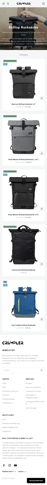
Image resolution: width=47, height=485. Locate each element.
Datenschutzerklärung (11, 423)
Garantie (5, 395)
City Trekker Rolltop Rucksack (23, 325)
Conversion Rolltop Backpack (23, 270)
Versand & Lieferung (10, 391)
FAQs (4, 383)
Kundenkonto (7, 403)
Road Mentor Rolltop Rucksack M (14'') (23, 215)
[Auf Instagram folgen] (9, 465)
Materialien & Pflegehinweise (32, 396)
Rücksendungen (8, 399)
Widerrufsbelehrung (10, 427)
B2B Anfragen (31, 408)
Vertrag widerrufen (36, 480)
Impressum (6, 431)
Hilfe (4, 387)
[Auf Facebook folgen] (3, 465)
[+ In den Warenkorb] (42, 98)
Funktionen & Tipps (33, 391)
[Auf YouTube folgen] (15, 465)
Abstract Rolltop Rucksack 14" (23, 104)
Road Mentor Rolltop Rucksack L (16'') (23, 159)
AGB (4, 419)
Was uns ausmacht (33, 387)
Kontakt (29, 383)
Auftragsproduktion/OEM (35, 403)
